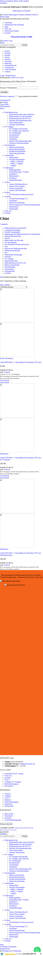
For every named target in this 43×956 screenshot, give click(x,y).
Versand (7, 372)
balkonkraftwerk (11, 65)
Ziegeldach (13, 174)
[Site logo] (8, 43)
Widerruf (8, 800)
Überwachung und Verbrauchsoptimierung (24, 205)
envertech (8, 61)
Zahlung (8, 796)
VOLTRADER (10, 70)
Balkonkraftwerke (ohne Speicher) (21, 114)
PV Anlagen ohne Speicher (19, 131)
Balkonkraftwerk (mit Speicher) (20, 116)
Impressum (8, 804)
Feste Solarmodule (16, 123)
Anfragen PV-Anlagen (13, 782)
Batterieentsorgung (11, 784)
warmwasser (9, 67)
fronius (7, 57)
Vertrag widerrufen (6, 824)
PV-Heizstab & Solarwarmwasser (21, 194)
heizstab (7, 53)
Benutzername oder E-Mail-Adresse (18, 81)
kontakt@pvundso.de (27, 764)
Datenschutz (9, 806)
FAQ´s (7, 780)
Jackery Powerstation (17, 186)
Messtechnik (13, 207)
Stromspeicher (14, 135)
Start (2, 277)
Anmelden (4, 92)
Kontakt (7, 778)
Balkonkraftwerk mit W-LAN (20, 118)
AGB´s (7, 798)
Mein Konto (9, 814)
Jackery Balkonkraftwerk (18, 184)
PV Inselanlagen (15, 133)
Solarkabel (13, 139)
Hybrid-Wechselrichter (17, 151)
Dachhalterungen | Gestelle (19, 172)
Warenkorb (9, 816)
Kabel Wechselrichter (17, 153)
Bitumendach (14, 176)
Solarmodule (13, 137)
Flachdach (13, 178)
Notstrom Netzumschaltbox (19, 143)
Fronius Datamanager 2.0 (18, 199)
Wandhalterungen (15, 180)
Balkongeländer (15, 170)
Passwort (8, 88)
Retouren (8, 818)
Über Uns (8, 776)
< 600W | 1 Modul (16, 164)
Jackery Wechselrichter (17, 190)
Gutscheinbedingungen (13, 820)
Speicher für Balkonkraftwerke (20, 120)
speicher (8, 59)
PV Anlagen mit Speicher (18, 129)
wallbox (7, 72)
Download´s (9, 786)
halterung (8, 63)
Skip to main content (21, 1)
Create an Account (16, 77)
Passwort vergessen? (7, 96)
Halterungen (13, 209)
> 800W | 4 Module (16, 162)
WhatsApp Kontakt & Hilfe (21, 37)
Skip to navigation (7, 1)
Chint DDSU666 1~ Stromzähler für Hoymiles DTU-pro (20, 362)
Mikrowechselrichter (16, 147)
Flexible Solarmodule (17, 125)
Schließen (3, 834)
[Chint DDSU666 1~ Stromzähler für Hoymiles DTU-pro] (17, 322)
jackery (7, 51)
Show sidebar (5, 285)
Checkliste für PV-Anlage (14, 774)
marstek (7, 55)
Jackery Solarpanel (16, 188)
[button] (6, 358)
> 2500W (12, 166)
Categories (4, 224)
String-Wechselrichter (17, 149)
